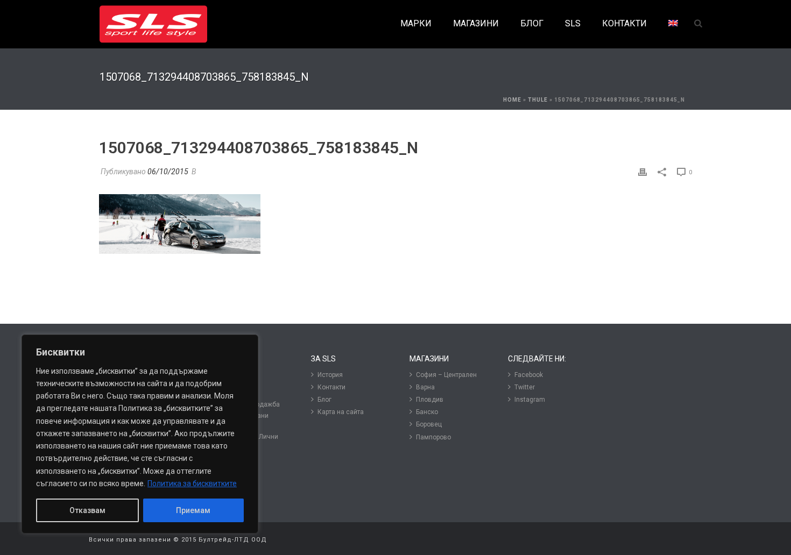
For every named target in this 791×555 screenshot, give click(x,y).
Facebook (528, 375)
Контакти (331, 387)
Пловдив (429, 399)
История (330, 375)
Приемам (193, 510)
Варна (425, 387)
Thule (538, 100)
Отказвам (87, 510)
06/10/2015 (167, 171)
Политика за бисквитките (192, 483)
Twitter (524, 387)
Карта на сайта (340, 412)
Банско (427, 412)
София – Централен (446, 375)
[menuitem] (673, 24)
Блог (324, 399)
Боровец (429, 424)
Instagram (529, 399)
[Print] (642, 172)
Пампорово (433, 437)
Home (512, 100)
